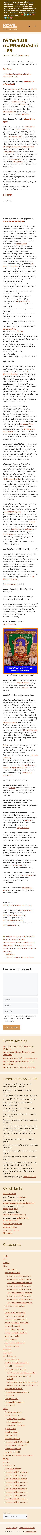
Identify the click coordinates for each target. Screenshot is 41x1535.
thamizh (6, 1462)
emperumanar (9, 942)
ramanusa (7, 951)
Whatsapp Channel (29, 8)
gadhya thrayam (12, 1415)
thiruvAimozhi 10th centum (16, 1472)
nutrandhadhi (9, 948)
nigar (5, 945)
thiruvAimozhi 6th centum (16, 1492)
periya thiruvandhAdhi (14, 1330)
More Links (7, 1233)
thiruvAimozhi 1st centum (15, 1476)
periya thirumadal (12, 1326)
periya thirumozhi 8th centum (19, 1299)
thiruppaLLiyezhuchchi (14, 1402)
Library (16, 15)
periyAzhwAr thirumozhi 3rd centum (22, 1382)
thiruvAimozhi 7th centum (16, 1496)
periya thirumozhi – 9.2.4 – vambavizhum (20, 1058)
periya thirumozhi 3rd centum (19, 1283)
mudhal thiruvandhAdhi (15, 1316)
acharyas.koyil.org (10, 1209)
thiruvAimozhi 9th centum (16, 1502)
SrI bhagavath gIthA (11, 147)
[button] (29, 26)
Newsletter (8, 15)
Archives (6, 1513)
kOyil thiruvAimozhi (13, 1469)
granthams (19, 6)
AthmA (23, 104)
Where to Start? (18, 2)
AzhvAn (25, 688)
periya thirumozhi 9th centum (19, 1303)
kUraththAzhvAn (30, 730)
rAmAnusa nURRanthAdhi (23, 936)
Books (27, 6)
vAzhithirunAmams (13, 1449)
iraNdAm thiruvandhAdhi (15, 1313)
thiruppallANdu (11, 1399)
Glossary (6, 1263)
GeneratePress (30, 1532)
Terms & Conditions (27, 1528)
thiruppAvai (10, 1405)
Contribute (31, 12)
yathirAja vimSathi (12, 1452)
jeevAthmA (16, 529)
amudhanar (11, 939)
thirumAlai (9, 1395)
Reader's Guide (29, 1177)
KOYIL (10, 25)
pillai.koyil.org (22, 1218)
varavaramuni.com (11, 1230)
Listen (7, 195)
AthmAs (33, 89)
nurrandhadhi (14, 945)
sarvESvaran (8, 432)
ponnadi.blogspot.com (12, 1224)
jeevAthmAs (8, 534)
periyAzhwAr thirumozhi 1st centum (22, 1373)
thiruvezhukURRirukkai (15, 1343)
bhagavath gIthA (20, 4)
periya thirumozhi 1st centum (19, 1276)
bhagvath (21, 939)
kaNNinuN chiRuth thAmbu (16, 1363)
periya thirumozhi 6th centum (19, 1293)
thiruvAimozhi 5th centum (16, 1489)
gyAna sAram (10, 1429)
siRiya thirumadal (12, 1336)
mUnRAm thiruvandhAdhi (16, 1320)
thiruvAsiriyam (11, 1340)
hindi (5, 1266)
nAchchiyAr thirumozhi (14, 1366)
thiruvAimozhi (9, 1465)
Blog (5, 1259)
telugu (6, 1459)
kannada (7, 1350)
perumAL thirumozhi (14, 1389)
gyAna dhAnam (14, 8)
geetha (19, 942)
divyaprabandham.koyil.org (14, 1215)
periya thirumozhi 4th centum (19, 1286)
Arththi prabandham (13, 1412)
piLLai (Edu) (8, 4)
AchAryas (29, 2)
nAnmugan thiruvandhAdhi (16, 1323)
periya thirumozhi (12, 1273)
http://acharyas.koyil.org (13, 920)
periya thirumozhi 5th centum (19, 1289)
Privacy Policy (11, 1528)
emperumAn (21, 244)
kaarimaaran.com (10, 1220)
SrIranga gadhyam (14, 1422)
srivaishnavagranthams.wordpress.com (19, 1203)
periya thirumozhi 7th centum (19, 1296)
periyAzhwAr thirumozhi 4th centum (22, 1385)
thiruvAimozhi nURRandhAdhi (17, 1442)
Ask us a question (11, 12)
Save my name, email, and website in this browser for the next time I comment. (20, 1018)
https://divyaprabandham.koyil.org (17, 905)
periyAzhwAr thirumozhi (15, 1370)
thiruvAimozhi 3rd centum (16, 1482)
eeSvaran (28, 529)
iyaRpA (9, 936)
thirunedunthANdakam (15, 1306)
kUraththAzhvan (10, 723)
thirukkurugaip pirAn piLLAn (15, 768)
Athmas (32, 522)
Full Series (7, 69)
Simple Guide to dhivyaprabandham (18, 1455)
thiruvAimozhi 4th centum (16, 1486)
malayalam (7, 1353)
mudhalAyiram (9, 1356)
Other (5, 1409)
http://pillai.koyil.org (11, 925)
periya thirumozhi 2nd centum (19, 1279)
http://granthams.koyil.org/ (14, 915)
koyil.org (22, 1197)
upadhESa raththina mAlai (16, 1445)
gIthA (32, 942)
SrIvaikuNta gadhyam (16, 1425)
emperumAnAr (16, 89)
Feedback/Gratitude (27, 10)
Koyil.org (7, 2)
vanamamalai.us (10, 1227)
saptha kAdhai (11, 1435)
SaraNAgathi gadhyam (16, 1419)
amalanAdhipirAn (12, 1360)
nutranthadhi (21, 948)
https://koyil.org (25, 910)
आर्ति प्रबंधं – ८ (10, 954)
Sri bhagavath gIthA (12, 479)
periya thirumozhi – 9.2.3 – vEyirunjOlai (19, 1067)
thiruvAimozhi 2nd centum (16, 1479)
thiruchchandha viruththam (17, 1392)
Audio (5, 1256)
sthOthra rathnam (12, 1439)
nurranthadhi (26, 945)
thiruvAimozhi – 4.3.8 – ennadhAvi (20, 957)
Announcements (11, 10)
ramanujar (32, 948)
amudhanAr (24, 114)
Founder (22, 12)
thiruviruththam (12, 1346)
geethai (26, 942)
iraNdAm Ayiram (10, 1269)
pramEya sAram (11, 1432)
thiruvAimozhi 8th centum (16, 1499)
